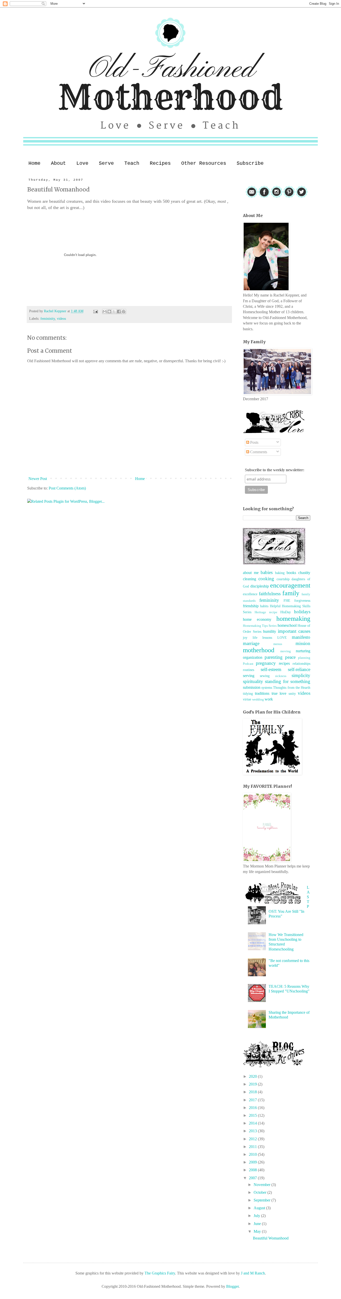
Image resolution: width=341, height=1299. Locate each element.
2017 (253, 1100)
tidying (248, 694)
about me (251, 572)
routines (248, 670)
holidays (302, 611)
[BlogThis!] (109, 311)
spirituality (253, 681)
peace (290, 657)
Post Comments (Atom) (67, 488)
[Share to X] (114, 311)
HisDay (285, 612)
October (260, 1192)
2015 (253, 1115)
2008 (253, 1170)
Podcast (248, 664)
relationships (301, 664)
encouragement (290, 585)
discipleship (259, 586)
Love (82, 163)
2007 (253, 1178)
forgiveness (302, 600)
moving (285, 651)
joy (245, 638)
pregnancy (266, 663)
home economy (257, 619)
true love (279, 693)
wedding (258, 699)
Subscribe (250, 163)
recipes (284, 663)
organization (252, 657)
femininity (47, 318)
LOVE (282, 638)
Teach (131, 163)
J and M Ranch (253, 1273)
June (258, 1224)
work (269, 699)
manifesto (301, 637)
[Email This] (104, 311)
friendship (251, 606)
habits (264, 606)
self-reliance (299, 669)
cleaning (249, 579)
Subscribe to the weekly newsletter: (274, 470)
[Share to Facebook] (118, 311)
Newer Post (37, 478)
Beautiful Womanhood (271, 1238)
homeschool (287, 625)
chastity (304, 572)
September (262, 1200)
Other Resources (203, 163)
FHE (287, 600)
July (257, 1216)
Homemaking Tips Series (260, 626)
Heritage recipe (266, 612)
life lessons (262, 638)
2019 (253, 1084)
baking (280, 573)
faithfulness (270, 593)
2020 (253, 1076)
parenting (274, 657)
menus (277, 644)
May (258, 1231)
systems (266, 688)
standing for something (287, 681)
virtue (247, 699)
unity (292, 694)
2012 (253, 1139)
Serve (106, 163)
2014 (253, 1123)
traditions (262, 693)
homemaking (293, 618)
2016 (253, 1108)
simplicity (301, 675)
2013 (253, 1131)
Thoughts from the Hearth (291, 688)
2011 (253, 1146)
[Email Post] (95, 311)
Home (34, 163)
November (262, 1184)
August (260, 1208)
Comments (258, 452)
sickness (280, 676)
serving (248, 676)
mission (303, 643)
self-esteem (271, 669)
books (291, 572)
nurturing (303, 651)
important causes (294, 631)
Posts (253, 442)
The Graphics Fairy (160, 1273)
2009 (253, 1162)
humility (269, 631)
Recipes (160, 163)
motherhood (258, 650)
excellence (250, 594)
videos (61, 318)
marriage (251, 643)
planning (304, 658)
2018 (253, 1092)
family (290, 593)
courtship (283, 579)
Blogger (232, 1286)
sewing (265, 676)
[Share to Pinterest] (123, 311)
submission (251, 687)
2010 (253, 1154)
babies (267, 572)
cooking (266, 578)
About (58, 163)
